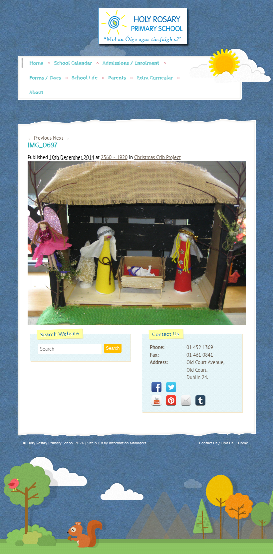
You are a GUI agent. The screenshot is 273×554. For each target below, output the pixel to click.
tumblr (200, 400)
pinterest (171, 400)
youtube (156, 400)
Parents (117, 78)
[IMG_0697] (137, 323)
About (36, 92)
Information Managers (127, 442)
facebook (156, 387)
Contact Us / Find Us (216, 442)
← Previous (40, 138)
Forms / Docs (45, 78)
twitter (171, 387)
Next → (61, 138)
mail (186, 400)
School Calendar (73, 63)
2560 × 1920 (114, 157)
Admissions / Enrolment (131, 63)
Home (36, 63)
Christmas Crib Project (157, 157)
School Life (85, 78)
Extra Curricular (154, 78)
